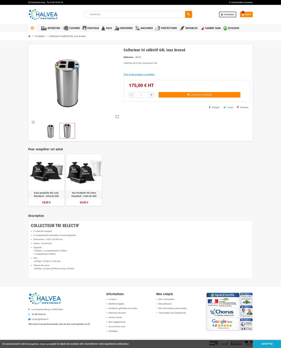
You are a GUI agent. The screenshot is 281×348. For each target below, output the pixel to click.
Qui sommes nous (116, 326)
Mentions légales (116, 304)
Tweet (230, 107)
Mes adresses (165, 304)
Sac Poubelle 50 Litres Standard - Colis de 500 (83, 194)
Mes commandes (166, 299)
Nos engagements (116, 322)
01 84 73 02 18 (56, 2)
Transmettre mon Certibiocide (172, 313)
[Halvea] (43, 14)
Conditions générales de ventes (122, 308)
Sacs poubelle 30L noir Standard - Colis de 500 (46, 194)
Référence (128, 57)
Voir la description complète (139, 74)
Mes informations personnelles (172, 308)
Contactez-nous (37, 2)
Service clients (115, 317)
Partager (216, 107)
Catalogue (113, 331)
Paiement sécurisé (117, 313)
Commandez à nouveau (241, 2)
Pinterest (244, 107)
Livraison (112, 299)
